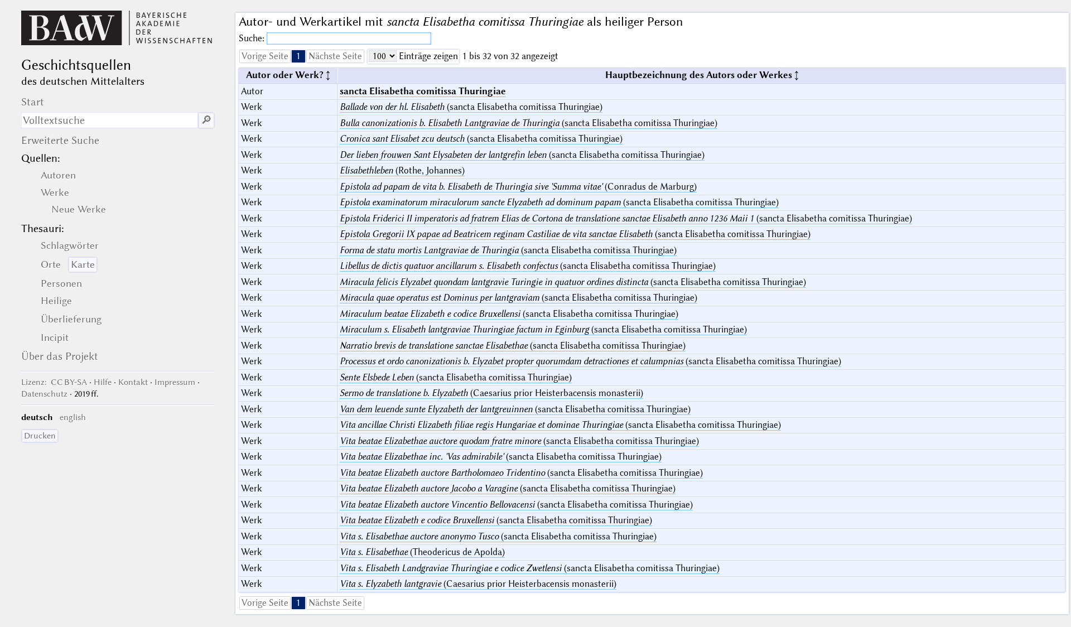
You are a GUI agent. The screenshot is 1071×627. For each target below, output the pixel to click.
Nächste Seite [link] (335, 56)
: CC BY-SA (54, 382)
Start (32, 101)
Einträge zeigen (427, 56)
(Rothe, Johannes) (402, 170)
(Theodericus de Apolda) (422, 552)
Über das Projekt (59, 356)
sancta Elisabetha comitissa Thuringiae (423, 91)
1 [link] (298, 56)
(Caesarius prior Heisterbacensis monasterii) (491, 393)
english (73, 417)
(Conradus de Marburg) (518, 186)
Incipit (55, 337)
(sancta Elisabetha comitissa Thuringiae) (471, 107)
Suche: (253, 38)
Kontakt (133, 382)
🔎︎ (206, 120)
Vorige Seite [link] (265, 56)
